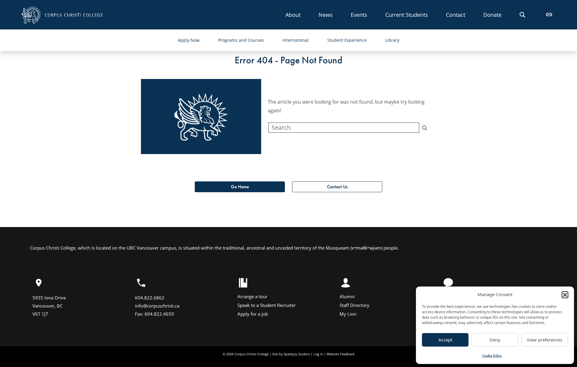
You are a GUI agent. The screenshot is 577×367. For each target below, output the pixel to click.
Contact (455, 14)
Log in (318, 354)
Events (359, 14)
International (295, 40)
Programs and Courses (241, 40)
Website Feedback (341, 354)
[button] (565, 295)
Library (392, 40)
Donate (492, 14)
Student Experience (347, 40)
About (293, 14)
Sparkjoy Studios (297, 354)
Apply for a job (252, 314)
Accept (445, 340)
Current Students (406, 14)
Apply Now (189, 40)
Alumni (347, 296)
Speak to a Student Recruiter (266, 305)
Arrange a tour (252, 296)
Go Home (240, 187)
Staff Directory (354, 305)
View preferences (544, 340)
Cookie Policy (492, 355)
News (326, 14)
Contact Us (337, 187)
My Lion (348, 314)
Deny (495, 340)
